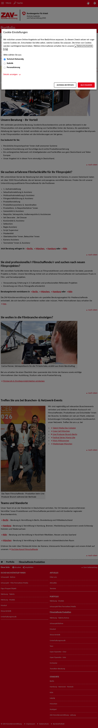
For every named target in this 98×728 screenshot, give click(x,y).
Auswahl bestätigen (65, 85)
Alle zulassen (86, 85)
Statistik (10, 63)
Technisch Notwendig (15, 59)
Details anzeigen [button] (10, 75)
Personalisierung (13, 68)
